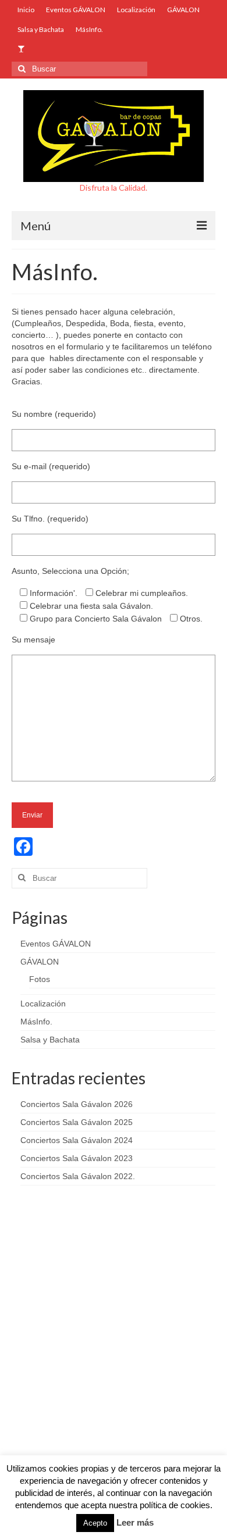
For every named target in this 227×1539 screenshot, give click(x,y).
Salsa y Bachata (50, 1039)
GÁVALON (39, 961)
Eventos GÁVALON (55, 943)
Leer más (135, 1522)
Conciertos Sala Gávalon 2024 (76, 1140)
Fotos (39, 979)
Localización (43, 1003)
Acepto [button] (95, 1523)
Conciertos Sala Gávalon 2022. (77, 1176)
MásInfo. (36, 1021)
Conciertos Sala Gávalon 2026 (76, 1104)
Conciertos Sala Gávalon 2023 (76, 1158)
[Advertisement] (113, 1339)
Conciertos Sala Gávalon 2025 (76, 1122)
